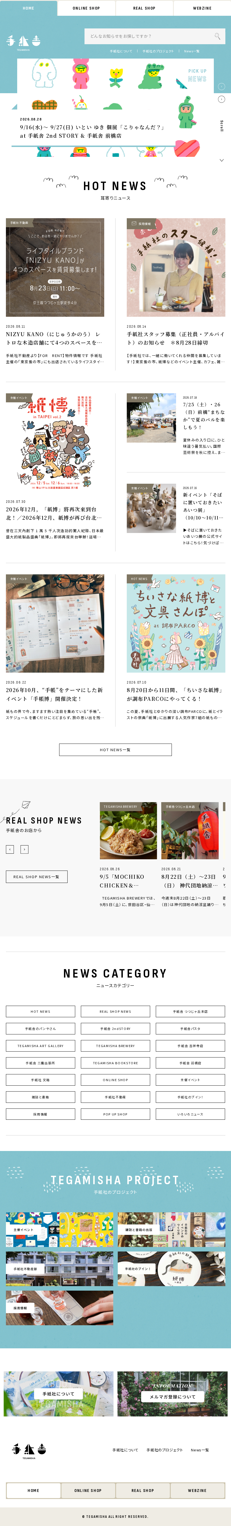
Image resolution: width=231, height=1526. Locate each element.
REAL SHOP (144, 8)
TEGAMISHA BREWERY (115, 1045)
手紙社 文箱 (40, 1079)
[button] (221, 86)
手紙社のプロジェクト (158, 51)
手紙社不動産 (115, 1097)
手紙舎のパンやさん (40, 1028)
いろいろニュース (190, 1114)
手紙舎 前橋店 (190, 1063)
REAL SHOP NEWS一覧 (36, 876)
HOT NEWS (40, 1011)
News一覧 (192, 51)
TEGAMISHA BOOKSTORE (115, 1063)
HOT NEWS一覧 (115, 749)
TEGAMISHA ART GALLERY (40, 1045)
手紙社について (121, 51)
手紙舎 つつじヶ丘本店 (190, 1011)
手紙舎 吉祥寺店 (190, 1045)
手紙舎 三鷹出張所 (40, 1063)
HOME (28, 8)
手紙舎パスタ (190, 1028)
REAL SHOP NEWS (115, 1011)
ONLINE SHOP (86, 8)
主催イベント (191, 1079)
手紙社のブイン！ (190, 1097)
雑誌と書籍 (40, 1097)
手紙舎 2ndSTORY (115, 1028)
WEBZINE (202, 8)
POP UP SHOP (115, 1114)
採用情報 (40, 1114)
